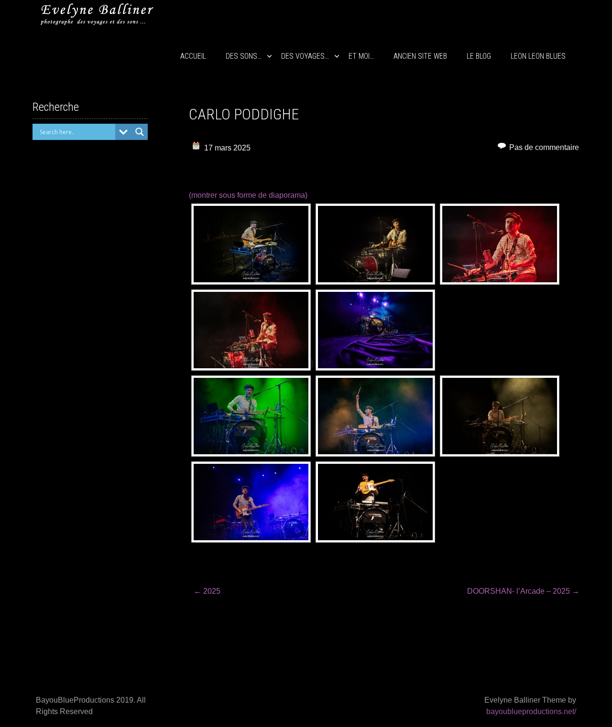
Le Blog (479, 56)
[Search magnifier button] (139, 132)
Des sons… (244, 56)
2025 (207, 591)
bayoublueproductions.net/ (531, 711)
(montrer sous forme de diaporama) (248, 195)
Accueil (193, 56)
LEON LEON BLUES (538, 56)
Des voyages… (305, 56)
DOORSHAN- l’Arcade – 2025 (523, 591)
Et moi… (361, 56)
